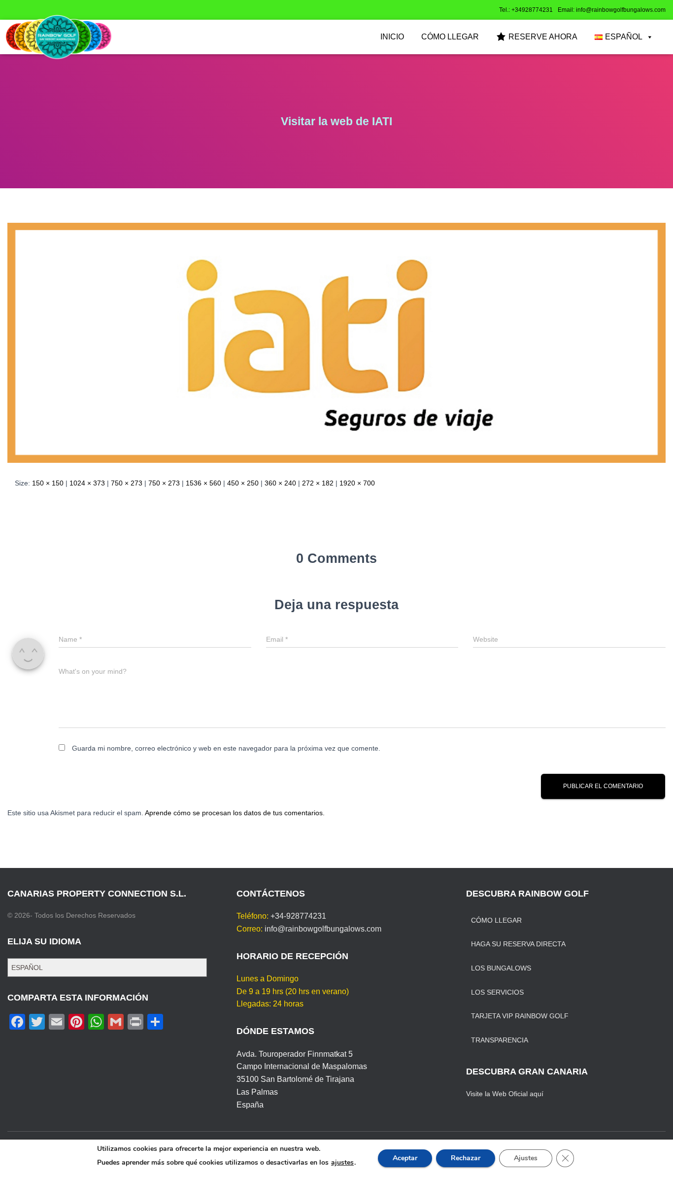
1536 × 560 (203, 483)
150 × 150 (48, 483)
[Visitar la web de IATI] (336, 342)
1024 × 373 (87, 483)
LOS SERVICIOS (497, 992)
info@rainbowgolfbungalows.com (323, 929)
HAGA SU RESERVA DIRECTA (518, 944)
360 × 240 (280, 483)
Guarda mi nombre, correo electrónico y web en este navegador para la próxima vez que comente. (226, 748)
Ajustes (526, 1158)
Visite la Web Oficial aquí (504, 1094)
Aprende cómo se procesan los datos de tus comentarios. (235, 813)
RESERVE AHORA (542, 37)
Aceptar (405, 1158)
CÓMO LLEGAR (450, 37)
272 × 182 (318, 483)
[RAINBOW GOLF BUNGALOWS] (58, 37)
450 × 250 (243, 483)
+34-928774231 (298, 916)
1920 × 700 (357, 483)
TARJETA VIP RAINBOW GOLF (520, 1016)
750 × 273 (126, 483)
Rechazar (465, 1158)
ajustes (342, 1162)
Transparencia (499, 1040)
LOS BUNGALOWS (501, 968)
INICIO (392, 37)
